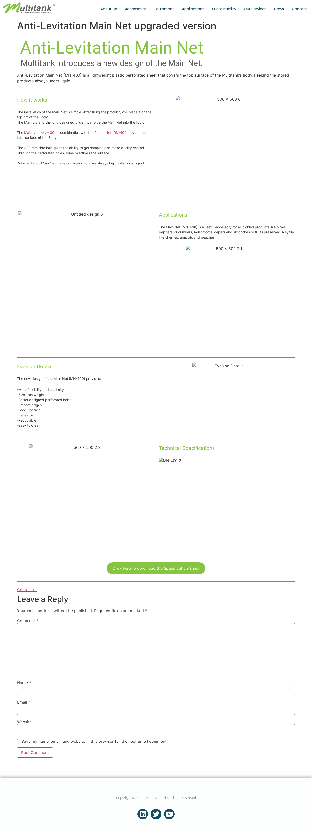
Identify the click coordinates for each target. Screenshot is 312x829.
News (279, 8)
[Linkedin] (142, 814)
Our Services (255, 8)
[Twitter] (156, 814)
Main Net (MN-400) (40, 132)
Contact (299, 8)
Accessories (136, 8)
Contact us (27, 589)
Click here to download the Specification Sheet (156, 568)
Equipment (164, 8)
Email (23, 702)
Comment (27, 621)
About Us (108, 8)
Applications (193, 8)
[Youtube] (169, 814)
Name (24, 682)
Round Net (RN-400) (111, 132)
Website (24, 722)
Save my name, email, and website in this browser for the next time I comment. (94, 741)
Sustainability (224, 8)
